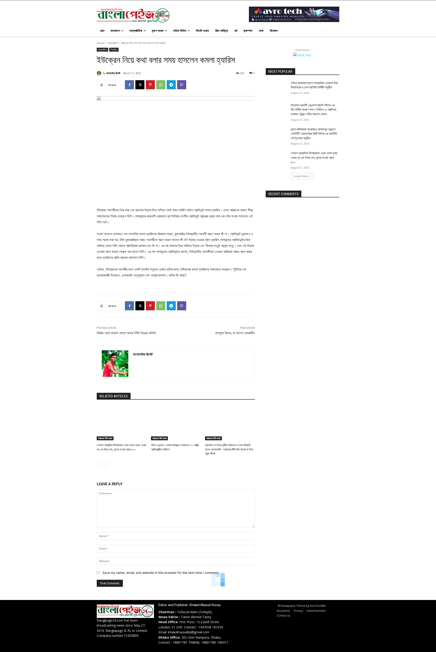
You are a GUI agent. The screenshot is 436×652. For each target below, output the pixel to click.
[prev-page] (99, 465)
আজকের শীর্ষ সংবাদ (105, 438)
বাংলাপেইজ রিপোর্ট (113, 73)
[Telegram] (171, 84)
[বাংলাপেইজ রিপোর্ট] (100, 73)
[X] (139, 84)
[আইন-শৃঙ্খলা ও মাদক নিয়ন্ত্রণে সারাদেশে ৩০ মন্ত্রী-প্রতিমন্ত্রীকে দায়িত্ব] (176, 423)
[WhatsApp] (160, 84)
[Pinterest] (150, 84)
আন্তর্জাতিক (113, 43)
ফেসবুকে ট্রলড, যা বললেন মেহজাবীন (235, 333)
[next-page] (107, 465)
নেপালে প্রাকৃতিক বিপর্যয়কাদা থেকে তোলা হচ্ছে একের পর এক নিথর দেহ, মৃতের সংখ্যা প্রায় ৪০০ (314, 157)
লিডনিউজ (114, 49)
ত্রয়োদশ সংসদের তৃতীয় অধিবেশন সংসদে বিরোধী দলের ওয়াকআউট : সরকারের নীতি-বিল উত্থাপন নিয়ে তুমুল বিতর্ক (229, 449)
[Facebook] (129, 84)
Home (101, 43)
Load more (301, 176)
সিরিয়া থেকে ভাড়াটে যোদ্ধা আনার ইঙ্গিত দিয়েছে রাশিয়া (126, 333)
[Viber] (181, 84)
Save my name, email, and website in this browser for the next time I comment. (160, 573)
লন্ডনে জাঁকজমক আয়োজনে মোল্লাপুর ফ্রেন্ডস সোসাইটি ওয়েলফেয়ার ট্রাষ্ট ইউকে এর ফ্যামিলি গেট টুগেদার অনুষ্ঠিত (314, 133)
